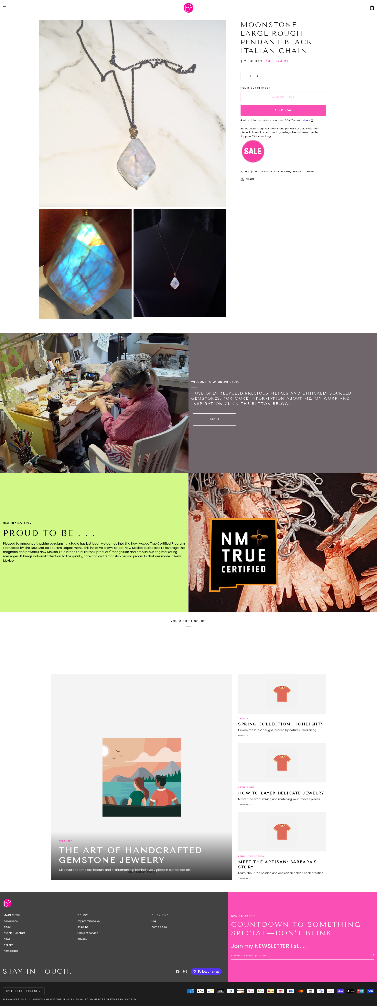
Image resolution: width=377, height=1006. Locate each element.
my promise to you (89, 921)
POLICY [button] (83, 915)
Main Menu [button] (12, 915)
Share (250, 179)
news (7, 939)
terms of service (88, 933)
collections (11, 921)
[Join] (371, 955)
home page (159, 927)
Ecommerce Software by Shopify (111, 999)
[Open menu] (9, 8)
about (7, 927)
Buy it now (283, 110)
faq (154, 921)
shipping (83, 927)
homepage (11, 951)
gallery (8, 945)
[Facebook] (177, 971)
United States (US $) (21, 991)
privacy (82, 939)
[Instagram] (185, 971)
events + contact (14, 933)
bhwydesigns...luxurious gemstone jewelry (40, 999)
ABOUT (214, 419)
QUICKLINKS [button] (160, 915)
